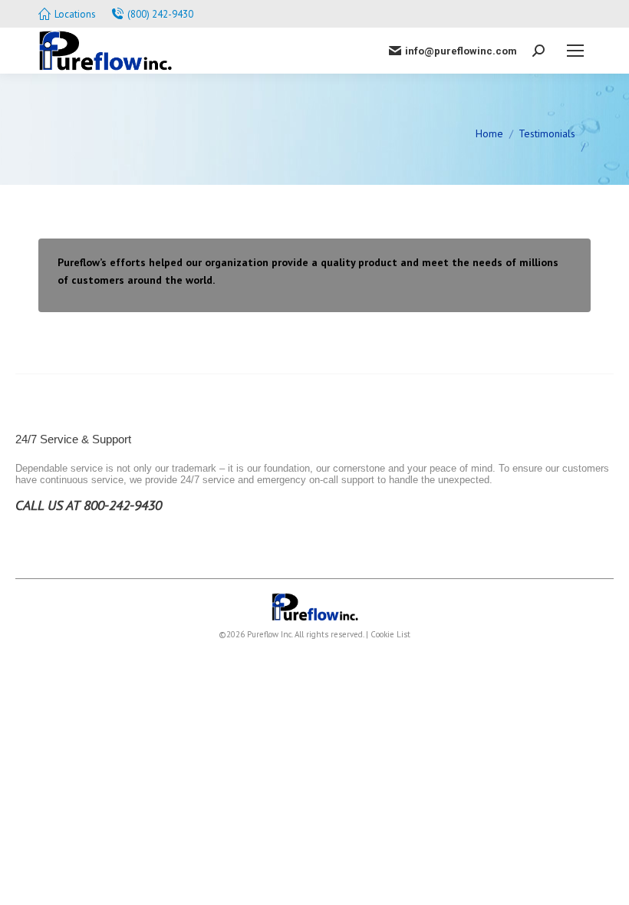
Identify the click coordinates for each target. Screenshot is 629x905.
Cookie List (390, 634)
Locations (75, 14)
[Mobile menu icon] (575, 50)
